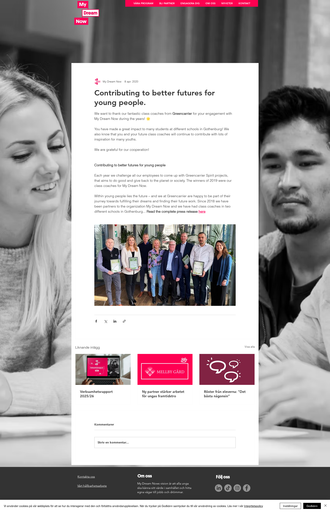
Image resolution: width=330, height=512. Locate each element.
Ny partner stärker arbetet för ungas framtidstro (163, 393)
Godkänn (312, 506)
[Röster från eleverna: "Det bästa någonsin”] (227, 369)
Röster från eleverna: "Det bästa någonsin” (225, 393)
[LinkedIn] (218, 488)
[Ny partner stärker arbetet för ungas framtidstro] (165, 369)
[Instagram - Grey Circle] (237, 488)
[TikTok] (228, 488)
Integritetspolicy (253, 506)
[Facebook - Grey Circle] (246, 488)
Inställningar (290, 506)
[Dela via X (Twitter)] (105, 321)
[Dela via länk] (124, 321)
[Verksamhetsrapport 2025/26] (103, 369)
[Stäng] (325, 506)
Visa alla (250, 346)
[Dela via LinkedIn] (115, 321)
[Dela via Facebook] (96, 321)
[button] (143, 3)
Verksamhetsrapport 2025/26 (96, 393)
